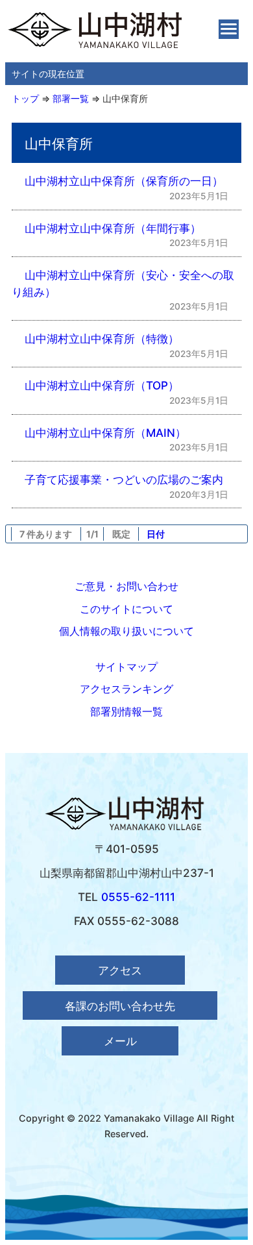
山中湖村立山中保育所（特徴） (102, 338)
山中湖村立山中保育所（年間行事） (113, 228)
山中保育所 (125, 98)
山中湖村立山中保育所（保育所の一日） (124, 181)
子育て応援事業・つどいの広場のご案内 (124, 479)
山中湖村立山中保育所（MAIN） (105, 432)
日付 (156, 533)
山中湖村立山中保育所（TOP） (102, 385)
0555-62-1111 (138, 897)
